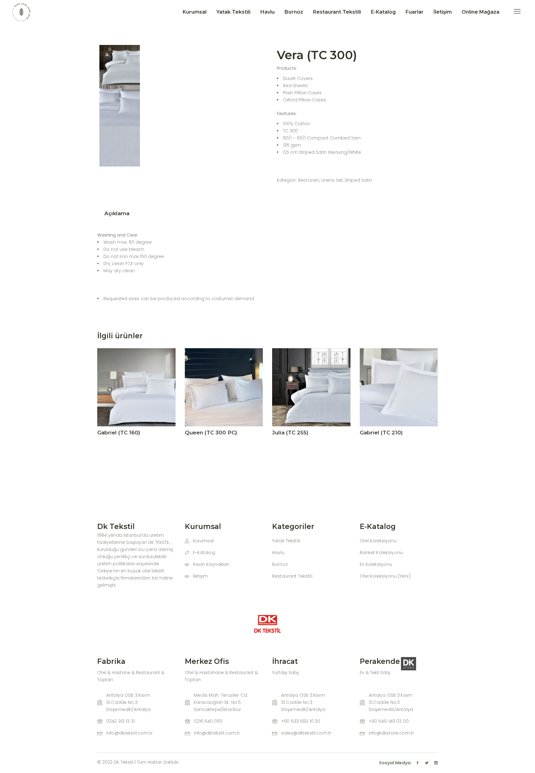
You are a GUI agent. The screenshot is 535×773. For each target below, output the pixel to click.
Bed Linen (308, 180)
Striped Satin (358, 180)
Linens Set (332, 180)
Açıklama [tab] (116, 213)
